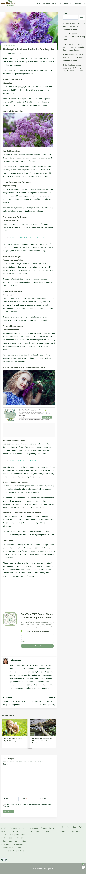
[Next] (53, 733)
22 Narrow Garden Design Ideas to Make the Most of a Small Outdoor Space (73, 47)
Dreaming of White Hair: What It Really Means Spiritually (15, 701)
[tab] (27, 748)
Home (38, 3)
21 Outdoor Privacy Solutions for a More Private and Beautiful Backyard (74, 26)
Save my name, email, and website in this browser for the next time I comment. (28, 805)
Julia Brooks (8, 53)
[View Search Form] (84, 3)
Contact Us (80, 831)
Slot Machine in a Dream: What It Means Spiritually (43, 701)
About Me (67, 3)
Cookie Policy (78, 827)
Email (24, 799)
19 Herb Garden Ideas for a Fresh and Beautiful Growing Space (74, 37)
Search (65, 13)
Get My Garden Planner (37, 646)
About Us (70, 831)
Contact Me (77, 3)
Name (6, 799)
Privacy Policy (66, 827)
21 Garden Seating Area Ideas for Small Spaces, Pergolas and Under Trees (73, 68)
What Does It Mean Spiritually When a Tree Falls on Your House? (42, 741)
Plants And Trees (9, 46)
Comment (7, 764)
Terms (62, 831)
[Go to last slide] (4, 733)
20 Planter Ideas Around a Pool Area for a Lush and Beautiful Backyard (73, 57)
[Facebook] (2, 859)
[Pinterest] (5, 859)
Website (43, 799)
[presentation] (14, 727)
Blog (60, 3)
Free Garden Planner (49, 3)
